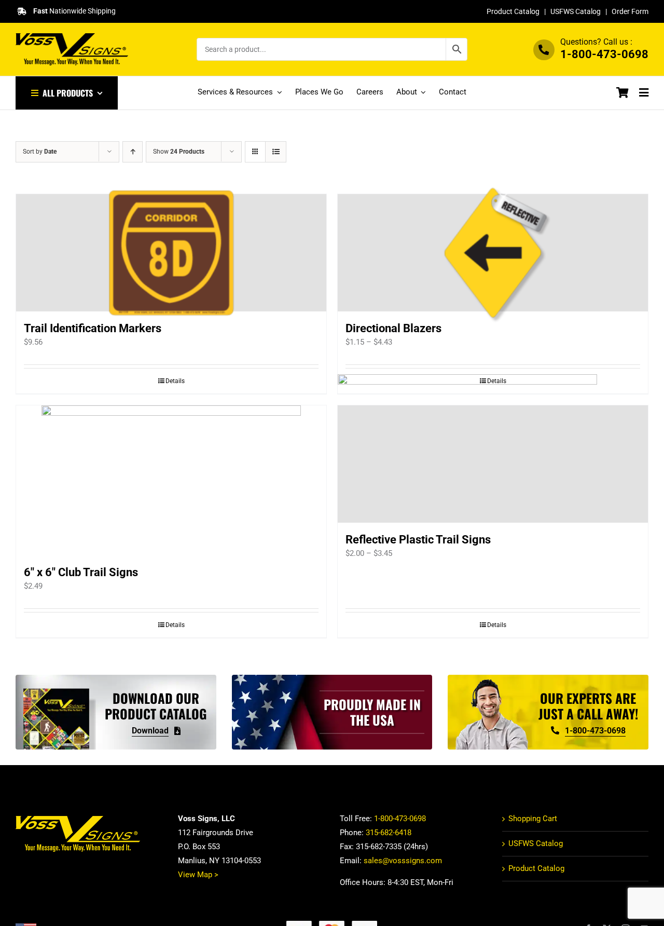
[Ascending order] (132, 151)
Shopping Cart (532, 818)
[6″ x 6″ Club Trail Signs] (171, 480)
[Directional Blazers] (493, 252)
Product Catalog (513, 11)
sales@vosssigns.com (403, 860)
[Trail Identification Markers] (171, 252)
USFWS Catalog (575, 11)
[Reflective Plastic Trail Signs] (493, 464)
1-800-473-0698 (604, 54)
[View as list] (276, 152)
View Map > (198, 874)
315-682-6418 (388, 832)
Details (175, 381)
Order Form (630, 11)
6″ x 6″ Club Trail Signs (81, 572)
